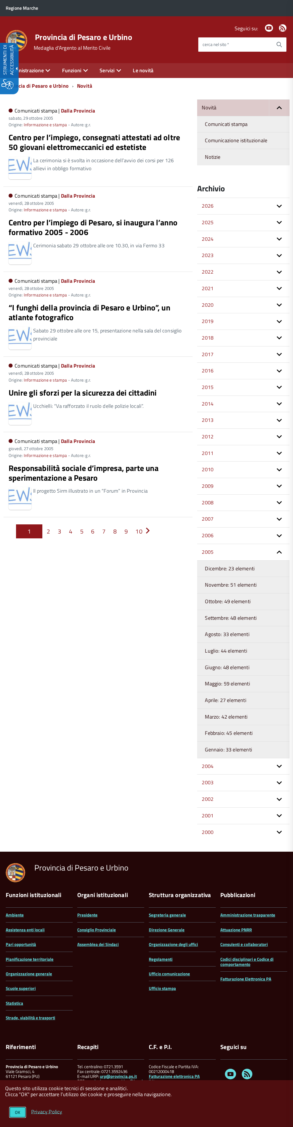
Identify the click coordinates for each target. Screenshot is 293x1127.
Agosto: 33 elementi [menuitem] (227, 634)
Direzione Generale (167, 930)
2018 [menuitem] (207, 338)
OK (17, 1112)
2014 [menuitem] (207, 404)
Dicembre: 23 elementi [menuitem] (230, 568)
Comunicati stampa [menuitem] (226, 124)
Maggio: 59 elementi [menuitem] (227, 683)
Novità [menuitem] (209, 107)
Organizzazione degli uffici (173, 944)
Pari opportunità (21, 944)
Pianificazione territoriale (30, 959)
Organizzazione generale (29, 973)
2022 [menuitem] (207, 272)
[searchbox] (235, 44)
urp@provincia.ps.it (118, 1076)
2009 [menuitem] (207, 486)
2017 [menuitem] (207, 354)
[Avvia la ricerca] (279, 44)
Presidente (87, 915)
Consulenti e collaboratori (244, 944)
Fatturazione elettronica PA (174, 1076)
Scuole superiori (21, 988)
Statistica (14, 1003)
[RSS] (282, 28)
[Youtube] (269, 28)
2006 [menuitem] (207, 535)
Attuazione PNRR (236, 930)
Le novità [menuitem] (143, 70)
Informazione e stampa (45, 124)
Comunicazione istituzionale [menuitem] (236, 140)
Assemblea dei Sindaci (98, 944)
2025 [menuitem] (207, 222)
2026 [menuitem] (207, 206)
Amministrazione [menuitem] (25, 70)
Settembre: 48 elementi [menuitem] (231, 618)
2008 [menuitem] (207, 502)
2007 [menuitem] (207, 519)
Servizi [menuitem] (107, 70)
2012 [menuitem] (207, 436)
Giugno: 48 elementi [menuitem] (227, 667)
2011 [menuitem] (207, 453)
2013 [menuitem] (207, 420)
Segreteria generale (167, 915)
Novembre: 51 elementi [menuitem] (231, 585)
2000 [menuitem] (207, 832)
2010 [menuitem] (207, 469)
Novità (84, 86)
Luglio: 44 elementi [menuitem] (226, 651)
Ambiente (15, 915)
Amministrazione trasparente (247, 915)
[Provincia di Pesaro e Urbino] (16, 40)
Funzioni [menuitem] (71, 70)
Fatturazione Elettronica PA (245, 979)
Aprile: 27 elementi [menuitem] (225, 700)
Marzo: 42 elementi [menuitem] (226, 717)
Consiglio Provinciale (96, 930)
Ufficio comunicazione (169, 973)
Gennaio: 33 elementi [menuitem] (228, 749)
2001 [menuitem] (207, 815)
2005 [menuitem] (207, 552)
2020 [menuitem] (207, 305)
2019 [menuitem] (207, 321)
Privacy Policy (46, 1111)
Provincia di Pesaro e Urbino (83, 37)
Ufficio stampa (162, 988)
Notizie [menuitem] (212, 157)
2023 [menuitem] (207, 255)
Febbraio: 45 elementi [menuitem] (229, 733)
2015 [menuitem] (207, 387)
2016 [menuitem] (207, 370)
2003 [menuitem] (207, 782)
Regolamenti (161, 959)
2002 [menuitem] (207, 799)
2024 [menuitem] (207, 239)
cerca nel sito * (216, 44)
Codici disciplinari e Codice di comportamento (247, 962)
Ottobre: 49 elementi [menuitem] (228, 601)
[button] (279, 108)
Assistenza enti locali (25, 930)
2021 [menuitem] (207, 288)
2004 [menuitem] (207, 766)
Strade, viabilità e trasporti (30, 1017)
